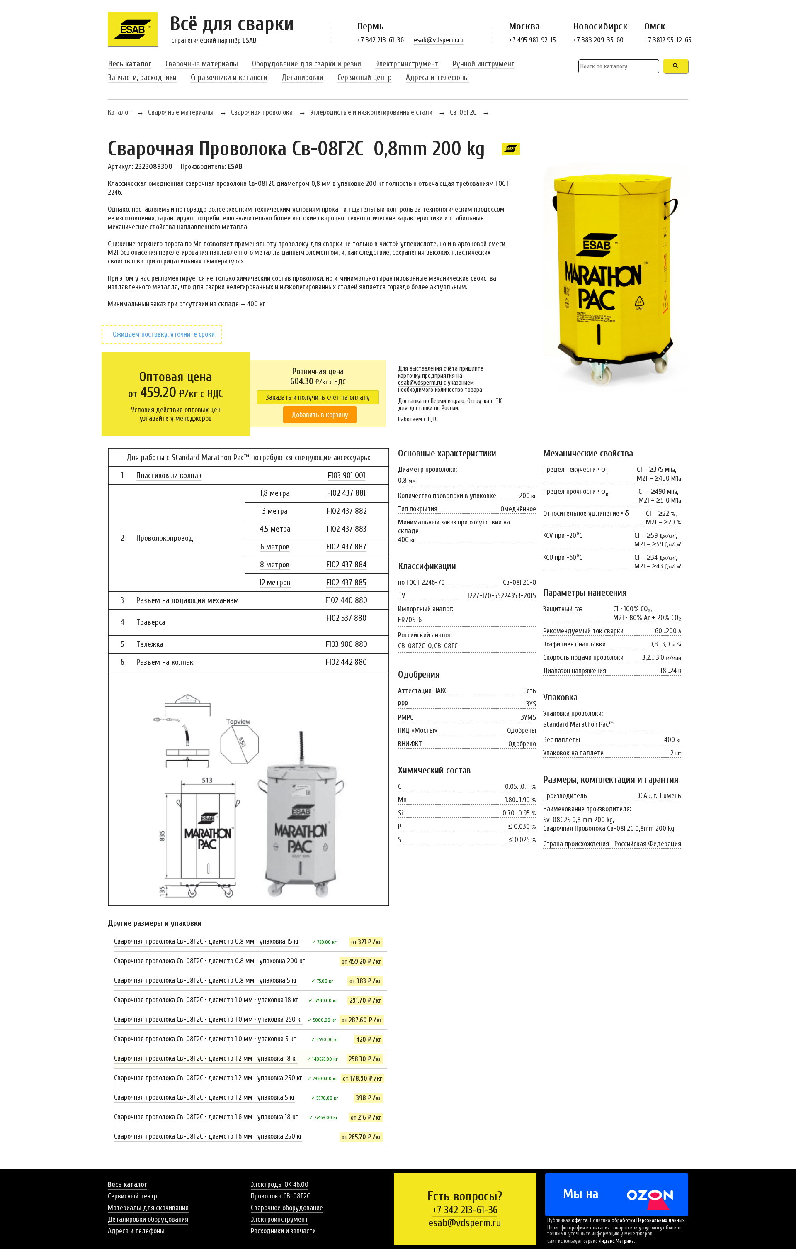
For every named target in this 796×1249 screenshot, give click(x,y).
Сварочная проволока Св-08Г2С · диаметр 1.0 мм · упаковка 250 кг (208, 1019)
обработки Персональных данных (648, 1220)
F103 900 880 (346, 644)
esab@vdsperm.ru (439, 40)
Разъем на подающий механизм (187, 600)
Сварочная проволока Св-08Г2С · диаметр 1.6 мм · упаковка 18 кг (206, 1117)
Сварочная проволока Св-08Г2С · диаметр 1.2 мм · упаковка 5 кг (204, 1097)
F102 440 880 (346, 600)
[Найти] (675, 66)
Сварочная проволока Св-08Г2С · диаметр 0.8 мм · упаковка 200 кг (209, 961)
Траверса (150, 622)
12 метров (275, 582)
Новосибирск (600, 26)
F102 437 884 (346, 564)
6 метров (275, 546)
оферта (579, 1220)
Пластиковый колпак (168, 475)
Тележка (149, 644)
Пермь (370, 26)
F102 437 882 (346, 511)
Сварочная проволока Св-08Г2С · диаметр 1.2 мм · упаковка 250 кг (208, 1078)
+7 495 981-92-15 (532, 40)
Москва (524, 26)
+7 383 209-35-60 (598, 40)
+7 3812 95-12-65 (668, 40)
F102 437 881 (346, 493)
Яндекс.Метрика (616, 1241)
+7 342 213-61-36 (380, 40)
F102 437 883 (346, 529)
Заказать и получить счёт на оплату (318, 397)
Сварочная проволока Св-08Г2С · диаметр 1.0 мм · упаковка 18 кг (206, 1000)
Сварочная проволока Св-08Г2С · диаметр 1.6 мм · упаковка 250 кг (208, 1136)
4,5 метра (275, 529)
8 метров (275, 564)
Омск (654, 26)
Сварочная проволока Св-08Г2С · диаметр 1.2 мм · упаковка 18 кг (206, 1058)
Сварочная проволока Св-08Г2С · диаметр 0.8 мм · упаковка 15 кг (206, 941)
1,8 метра (275, 493)
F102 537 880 (346, 618)
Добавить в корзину (319, 414)
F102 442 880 (346, 662)
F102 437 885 (346, 582)
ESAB (250, 40)
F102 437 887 (346, 546)
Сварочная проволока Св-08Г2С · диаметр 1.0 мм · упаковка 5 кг (205, 1039)
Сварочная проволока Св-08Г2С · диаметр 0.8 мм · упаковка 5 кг (205, 980)
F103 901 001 (346, 475)
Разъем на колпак (164, 662)
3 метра (275, 511)
